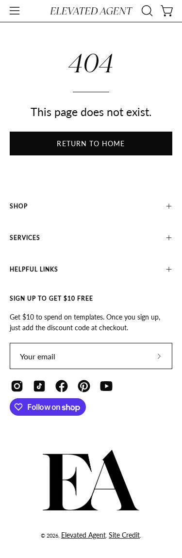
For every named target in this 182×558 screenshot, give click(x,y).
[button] (146, 10)
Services (25, 237)
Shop (19, 206)
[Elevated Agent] (91, 11)
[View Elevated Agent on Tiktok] (39, 386)
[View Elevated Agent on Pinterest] (84, 386)
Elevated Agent (83, 535)
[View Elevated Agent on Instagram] (17, 386)
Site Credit (124, 535)
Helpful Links (34, 269)
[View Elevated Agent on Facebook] (61, 386)
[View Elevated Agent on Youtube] (106, 386)
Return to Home (91, 143)
